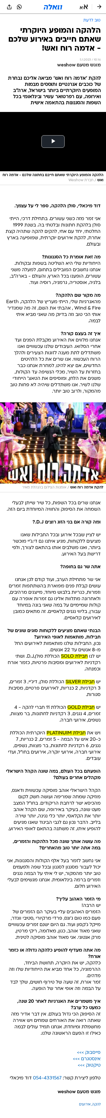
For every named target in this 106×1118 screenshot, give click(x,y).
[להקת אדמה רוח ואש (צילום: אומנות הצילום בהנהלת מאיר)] (53, 447)
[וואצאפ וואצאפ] (19, 6)
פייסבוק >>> (89, 1052)
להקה (96, 1104)
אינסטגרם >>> (87, 1059)
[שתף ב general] (9, 7)
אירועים (85, 1104)
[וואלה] (53, 6)
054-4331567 (47, 1078)
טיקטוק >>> (89, 1065)
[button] (84, 7)
